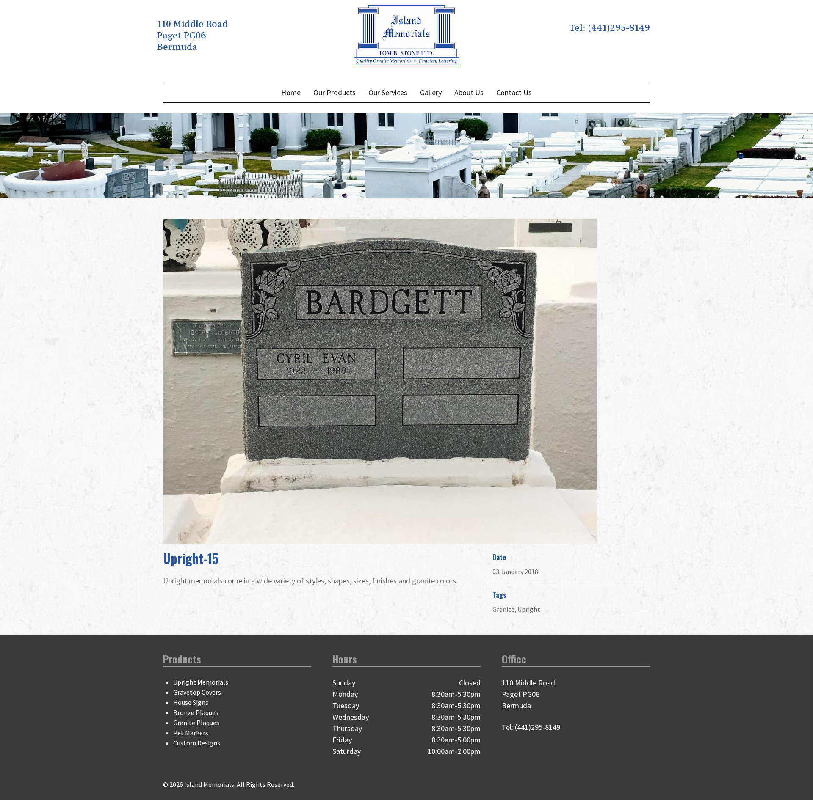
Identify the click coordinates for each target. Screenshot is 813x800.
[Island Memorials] (406, 34)
